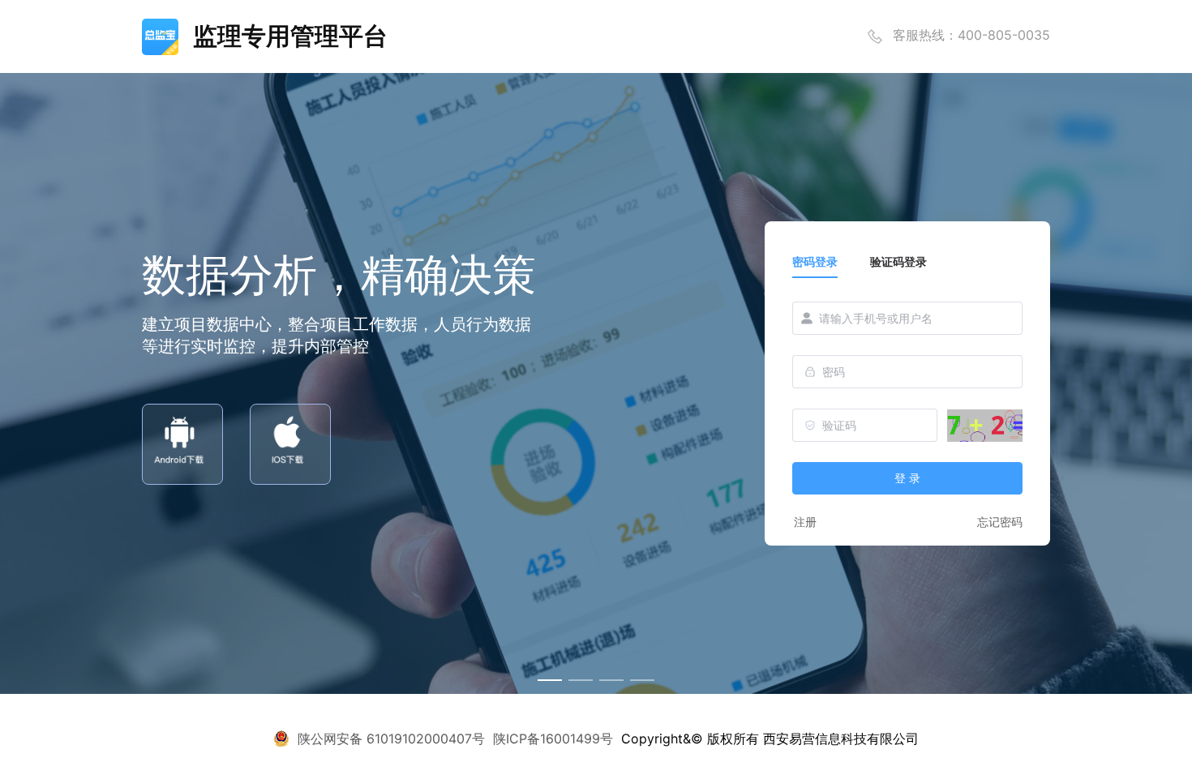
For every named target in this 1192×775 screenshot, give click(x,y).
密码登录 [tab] (815, 261)
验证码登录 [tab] (898, 261)
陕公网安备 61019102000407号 (391, 738)
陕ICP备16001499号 (553, 738)
